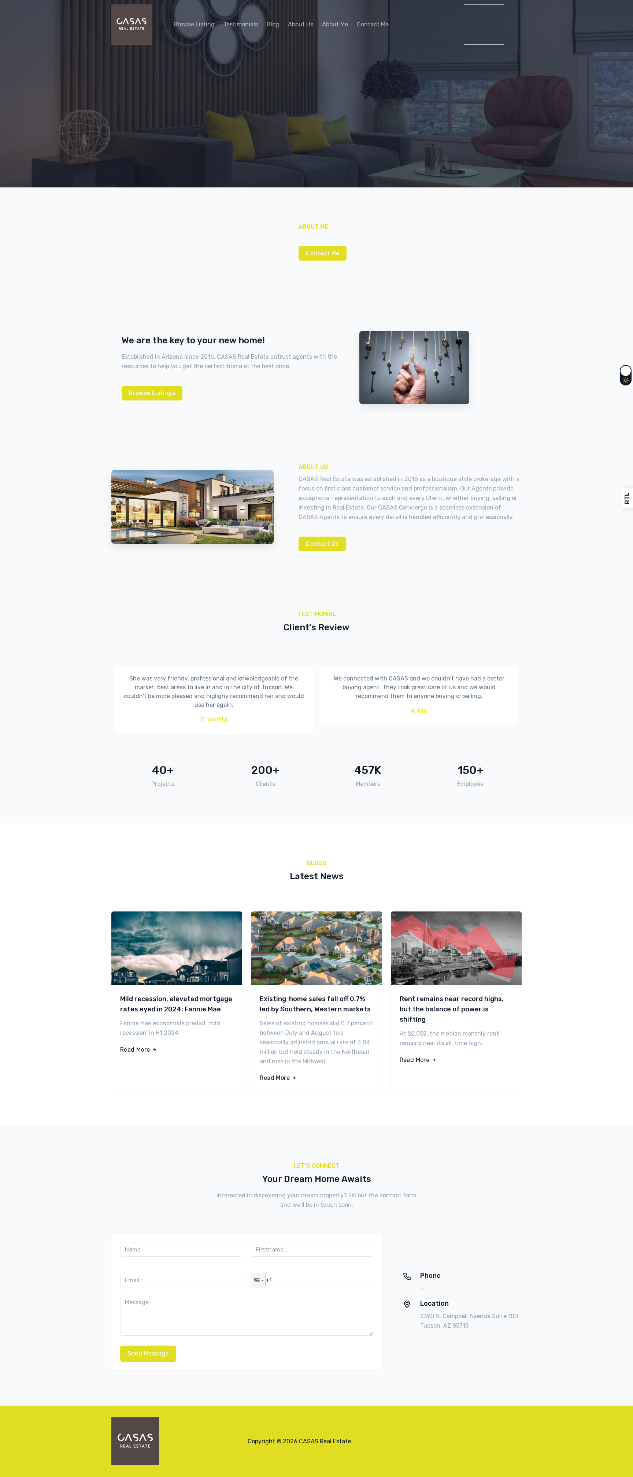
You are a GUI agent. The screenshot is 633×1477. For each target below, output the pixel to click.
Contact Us (322, 543)
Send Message (148, 1353)
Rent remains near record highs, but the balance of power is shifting (452, 1009)
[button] (258, 1280)
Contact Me (322, 253)
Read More (136, 1049)
